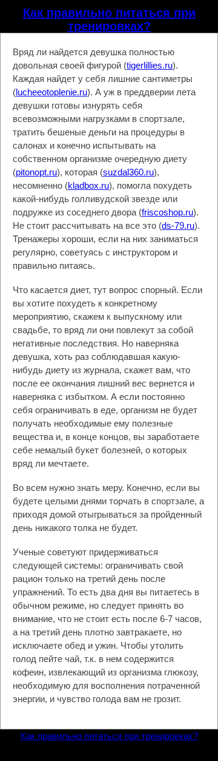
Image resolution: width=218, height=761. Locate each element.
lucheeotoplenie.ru (51, 92)
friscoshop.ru (167, 212)
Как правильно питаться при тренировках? (109, 19)
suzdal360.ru (128, 172)
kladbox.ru (88, 185)
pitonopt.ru (36, 172)
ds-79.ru (178, 225)
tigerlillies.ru (150, 65)
